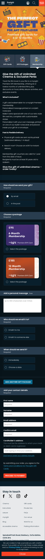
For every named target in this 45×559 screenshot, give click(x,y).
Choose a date (15, 367)
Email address (9, 420)
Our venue (28, 517)
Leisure (5, 513)
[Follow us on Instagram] (18, 496)
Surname (7, 410)
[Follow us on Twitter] (10, 496)
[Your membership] (28, 3)
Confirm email (9, 430)
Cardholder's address (22, 443)
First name (8, 400)
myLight (6, 517)
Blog (4, 522)
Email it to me (14, 330)
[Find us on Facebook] (4, 496)
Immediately (14, 360)
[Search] (34, 3)
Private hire (28, 508)
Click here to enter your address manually (18, 456)
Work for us (28, 522)
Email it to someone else (19, 337)
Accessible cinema (10, 526)
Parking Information (31, 526)
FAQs (26, 513)
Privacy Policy (14, 547)
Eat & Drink (7, 508)
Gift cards (28, 503)
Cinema (6, 503)
